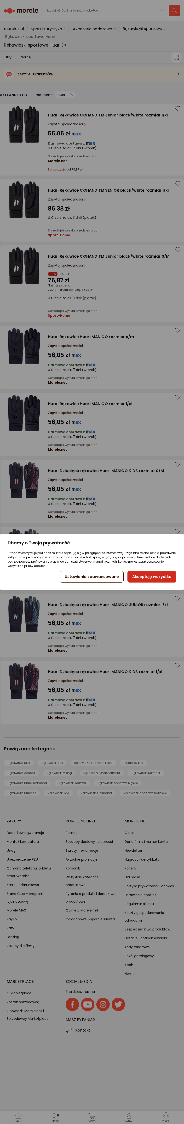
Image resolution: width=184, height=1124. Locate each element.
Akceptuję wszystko (152, 576)
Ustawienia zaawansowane (92, 576)
